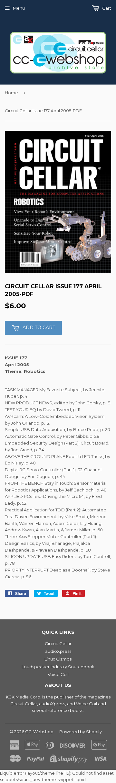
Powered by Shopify (80, 731)
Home (11, 92)
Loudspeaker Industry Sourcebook (58, 666)
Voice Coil (58, 674)
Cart (106, 8)
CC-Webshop (39, 731)
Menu (19, 8)
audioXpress (58, 651)
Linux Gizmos (58, 659)
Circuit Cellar (58, 643)
